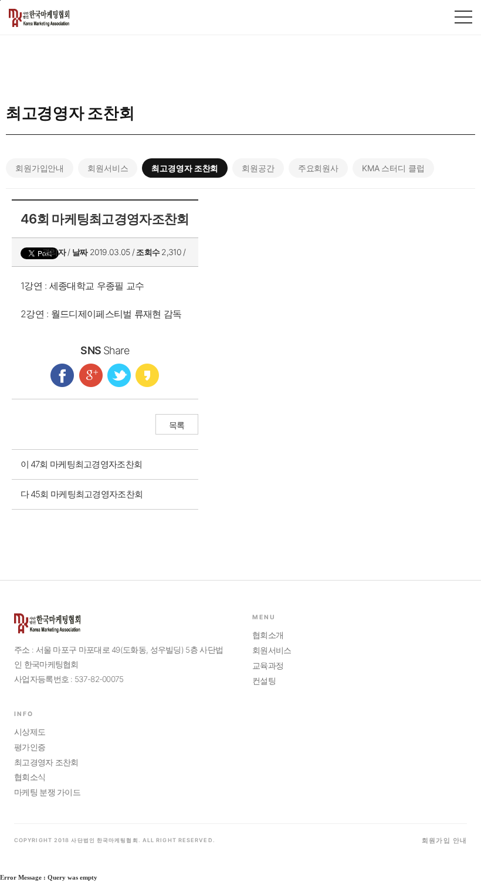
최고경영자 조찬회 (184, 168)
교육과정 (267, 665)
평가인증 (29, 747)
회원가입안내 (39, 168)
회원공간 (258, 168)
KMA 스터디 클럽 (393, 168)
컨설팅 (264, 681)
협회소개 (267, 635)
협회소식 (29, 777)
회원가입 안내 (444, 840)
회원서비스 (107, 168)
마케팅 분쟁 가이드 (47, 792)
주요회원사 (318, 168)
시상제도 (29, 732)
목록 (177, 425)
